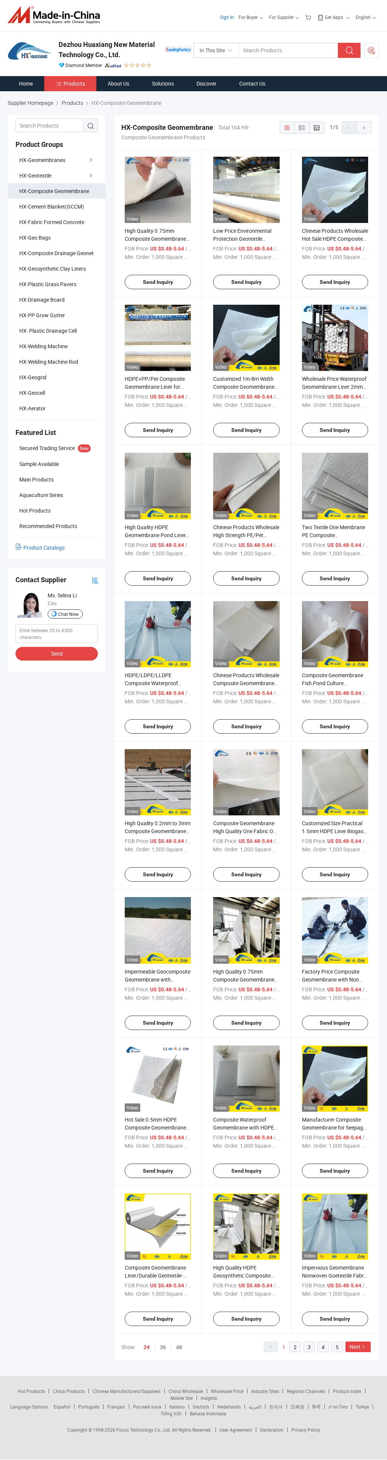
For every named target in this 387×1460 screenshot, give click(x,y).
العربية (255, 1407)
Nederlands (229, 1407)
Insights (209, 1398)
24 (147, 1347)
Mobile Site (181, 1398)
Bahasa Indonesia (208, 1413)
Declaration (271, 1430)
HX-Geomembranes (42, 160)
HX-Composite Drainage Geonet (56, 253)
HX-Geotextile (35, 175)
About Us (118, 83)
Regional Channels (306, 1391)
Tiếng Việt (171, 1413)
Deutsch (201, 1407)
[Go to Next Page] (364, 127)
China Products (69, 1391)
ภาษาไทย (338, 1407)
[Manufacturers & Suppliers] (56, 15)
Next (355, 1346)
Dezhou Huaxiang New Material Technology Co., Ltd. (107, 50)
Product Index (347, 1391)
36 (163, 1347)
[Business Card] (95, 580)
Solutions (163, 83)
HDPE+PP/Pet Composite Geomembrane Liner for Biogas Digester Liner (155, 386)
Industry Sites (265, 1391)
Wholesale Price (227, 1391)
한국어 (276, 1407)
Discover (207, 83)
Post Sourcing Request (371, 50)
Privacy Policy (305, 1430)
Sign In (227, 17)
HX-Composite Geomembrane (54, 191)
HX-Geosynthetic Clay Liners (52, 268)
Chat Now (68, 614)
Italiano (177, 1407)
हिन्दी (316, 1407)
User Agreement (236, 1430)
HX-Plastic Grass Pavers (47, 284)
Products (74, 83)
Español (62, 1407)
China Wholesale (186, 1391)
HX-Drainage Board (42, 299)
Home (26, 83)
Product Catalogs (44, 547)
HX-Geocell (32, 392)
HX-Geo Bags (35, 237)
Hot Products (31, 1391)
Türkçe (362, 1407)
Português (88, 1407)
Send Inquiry (158, 282)
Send (57, 653)
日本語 (297, 1407)
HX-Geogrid (32, 377)
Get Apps (334, 17)
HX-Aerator (32, 408)
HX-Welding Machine (43, 346)
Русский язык (147, 1407)
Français (116, 1407)
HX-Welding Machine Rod (48, 361)
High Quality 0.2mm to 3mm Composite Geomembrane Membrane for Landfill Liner (157, 831)
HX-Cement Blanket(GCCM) (51, 206)
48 (179, 1347)
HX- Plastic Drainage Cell (48, 330)
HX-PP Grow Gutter (42, 315)
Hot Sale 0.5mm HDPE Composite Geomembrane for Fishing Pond (155, 1127)
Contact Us (252, 83)
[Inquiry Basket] (309, 17)
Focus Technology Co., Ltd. (144, 1430)
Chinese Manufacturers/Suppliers (127, 1391)
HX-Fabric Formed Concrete (51, 222)
